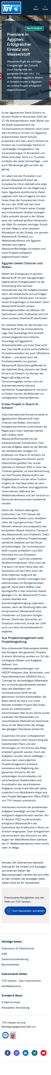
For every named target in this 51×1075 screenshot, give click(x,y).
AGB (4, 953)
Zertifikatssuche (11, 986)
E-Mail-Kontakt (11, 1002)
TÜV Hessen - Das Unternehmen (21, 980)
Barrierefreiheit (10, 964)
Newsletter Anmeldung (15, 1007)
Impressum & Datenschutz (18, 948)
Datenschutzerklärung (15, 959)
